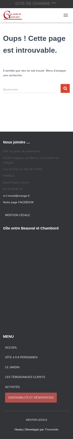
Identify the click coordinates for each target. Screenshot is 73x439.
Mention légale (17, 215)
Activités (12, 387)
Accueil (11, 347)
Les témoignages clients (25, 377)
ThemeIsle (51, 429)
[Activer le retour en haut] (65, 431)
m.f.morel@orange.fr (16, 195)
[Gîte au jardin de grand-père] (14, 15)
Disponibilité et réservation (31, 397)
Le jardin (12, 367)
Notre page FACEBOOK (18, 202)
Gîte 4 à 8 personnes (21, 357)
